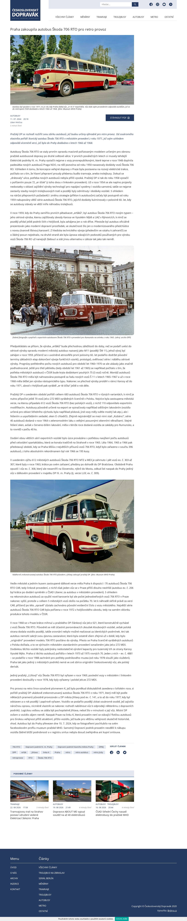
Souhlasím (121, 919)
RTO (30, 758)
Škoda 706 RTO (45, 758)
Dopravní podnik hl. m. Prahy (39, 747)
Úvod (13, 867)
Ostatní (169, 16)
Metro (154, 16)
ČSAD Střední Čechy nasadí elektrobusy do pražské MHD (112, 813)
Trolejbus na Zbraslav (52, 872)
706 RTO (16, 747)
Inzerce (14, 883)
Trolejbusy (119, 16)
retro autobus (82, 752)
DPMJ (101, 747)
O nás (13, 872)
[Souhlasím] (183, 919)
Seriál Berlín (46, 878)
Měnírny (85, 16)
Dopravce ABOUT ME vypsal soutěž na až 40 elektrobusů (69, 813)
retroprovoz (17, 758)
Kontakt (15, 889)
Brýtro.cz (172, 910)
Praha (57, 752)
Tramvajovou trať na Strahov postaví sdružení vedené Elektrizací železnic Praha (26, 815)
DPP (14, 752)
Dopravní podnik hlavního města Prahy (75, 747)
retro (68, 752)
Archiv (14, 878)
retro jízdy (98, 752)
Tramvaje (102, 16)
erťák (23, 752)
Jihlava (35, 752)
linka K (46, 752)
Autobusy (138, 16)
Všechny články (64, 16)
